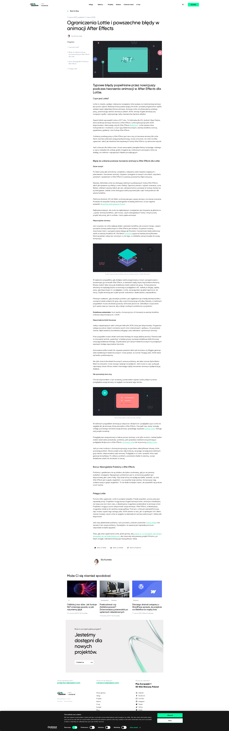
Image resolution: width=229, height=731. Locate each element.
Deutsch (181, 9)
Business (114, 600)
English (181, 18)
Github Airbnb (151, 523)
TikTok (140, 707)
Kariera (118, 4)
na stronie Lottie (128, 442)
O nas (138, 4)
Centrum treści (129, 4)
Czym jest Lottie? (74, 47)
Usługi (98, 696)
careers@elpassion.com (107, 683)
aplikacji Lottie (151, 442)
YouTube (141, 698)
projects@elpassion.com (68, 683)
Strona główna (100, 693)
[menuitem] (180, 10)
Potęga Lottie (73, 69)
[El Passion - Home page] (35, 4)
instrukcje (128, 233)
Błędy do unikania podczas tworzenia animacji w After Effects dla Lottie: (79, 54)
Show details (134, 727)
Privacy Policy (59, 701)
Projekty (110, 4)
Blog (97, 710)
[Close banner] (185, 713)
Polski (180, 22)
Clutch (140, 710)
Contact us (80, 662)
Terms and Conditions (68, 701)
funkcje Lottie (150, 429)
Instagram (141, 701)
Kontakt (193, 4)
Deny (170, 720)
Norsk (180, 14)
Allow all (170, 715)
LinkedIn (141, 693)
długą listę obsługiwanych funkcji (113, 204)
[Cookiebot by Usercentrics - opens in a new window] (52, 727)
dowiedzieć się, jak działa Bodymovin (106, 536)
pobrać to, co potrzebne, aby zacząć (147, 534)
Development (105, 600)
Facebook (141, 696)
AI (68, 600)
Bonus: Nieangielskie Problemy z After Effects (79, 63)
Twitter (140, 704)
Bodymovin (134, 125)
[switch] (92, 727)
